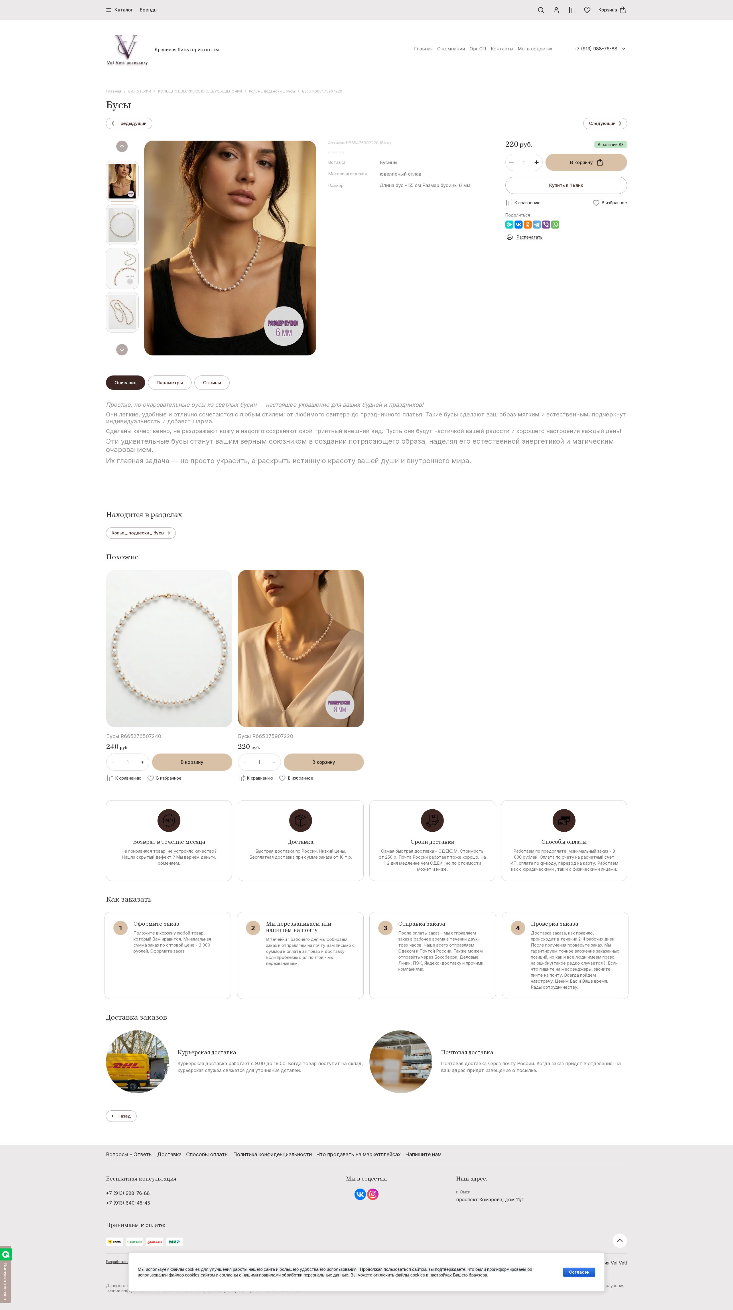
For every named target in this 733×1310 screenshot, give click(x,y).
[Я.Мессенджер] (509, 225)
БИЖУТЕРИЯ (139, 91)
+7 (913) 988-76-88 (595, 49)
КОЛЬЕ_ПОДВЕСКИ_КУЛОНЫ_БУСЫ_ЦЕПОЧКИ (200, 91)
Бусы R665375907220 (265, 736)
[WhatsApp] (555, 225)
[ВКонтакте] (519, 225)
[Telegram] (537, 225)
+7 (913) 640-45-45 (128, 1203)
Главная (113, 91)
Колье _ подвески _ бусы (272, 91)
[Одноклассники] (528, 225)
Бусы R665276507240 (133, 736)
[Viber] (546, 225)
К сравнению (528, 202)
